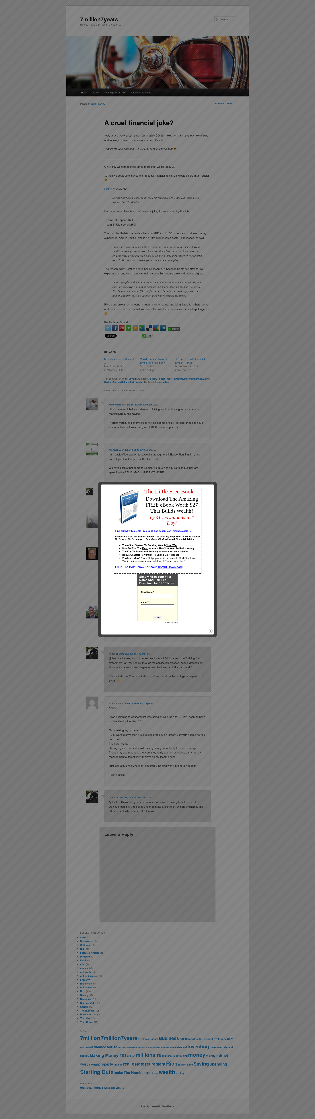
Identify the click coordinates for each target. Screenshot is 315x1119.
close (210, 631)
